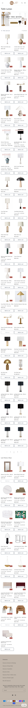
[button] (2, 3)
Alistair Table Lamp (4, 234)
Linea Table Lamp (4, 211)
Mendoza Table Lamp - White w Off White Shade (20, 71)
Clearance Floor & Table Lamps (9, 674)
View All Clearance (7, 680)
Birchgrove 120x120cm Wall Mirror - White (6, 498)
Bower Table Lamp (4, 546)
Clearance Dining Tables (8, 665)
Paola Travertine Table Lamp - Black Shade (6, 350)
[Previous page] (7, 451)
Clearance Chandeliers (7, 668)
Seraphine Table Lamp (5, 166)
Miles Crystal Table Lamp (5, 46)
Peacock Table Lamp (5, 189)
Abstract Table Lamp (5, 142)
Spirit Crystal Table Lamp (19, 166)
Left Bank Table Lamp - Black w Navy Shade (20, 395)
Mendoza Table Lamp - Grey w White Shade (6, 95)
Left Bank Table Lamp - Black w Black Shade (7, 418)
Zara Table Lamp (17, 372)
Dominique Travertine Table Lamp (20, 349)
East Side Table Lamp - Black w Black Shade (20, 143)
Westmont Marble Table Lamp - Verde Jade (7, 257)
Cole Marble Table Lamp (18, 211)
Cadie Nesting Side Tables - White (20, 546)
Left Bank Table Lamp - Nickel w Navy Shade (7, 440)
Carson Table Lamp (17, 256)
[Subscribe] (23, 690)
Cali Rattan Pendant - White (19, 569)
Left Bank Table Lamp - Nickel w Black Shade (7, 395)
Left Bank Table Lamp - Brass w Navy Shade (20, 440)
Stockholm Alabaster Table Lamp (20, 304)
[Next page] (21, 451)
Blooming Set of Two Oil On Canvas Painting (19, 523)
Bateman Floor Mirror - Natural (7, 474)
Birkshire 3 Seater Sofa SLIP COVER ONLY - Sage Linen (19, 498)
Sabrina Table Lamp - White (6, 280)
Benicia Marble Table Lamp (19, 474)
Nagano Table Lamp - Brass (6, 118)
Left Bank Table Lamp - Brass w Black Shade (20, 418)
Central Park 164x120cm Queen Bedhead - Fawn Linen (7, 594)
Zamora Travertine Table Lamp (6, 327)
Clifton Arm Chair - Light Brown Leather (20, 618)
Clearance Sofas (6, 671)
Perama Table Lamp (17, 118)
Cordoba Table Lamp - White (6, 70)
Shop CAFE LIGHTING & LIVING (12, 705)
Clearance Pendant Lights (8, 677)
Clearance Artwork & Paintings (9, 662)
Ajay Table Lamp (4, 372)
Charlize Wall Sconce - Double (6, 617)
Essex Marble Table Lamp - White (7, 304)
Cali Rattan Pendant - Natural (6, 569)
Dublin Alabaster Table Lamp (19, 280)
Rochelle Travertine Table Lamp (20, 189)
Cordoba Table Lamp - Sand (19, 46)
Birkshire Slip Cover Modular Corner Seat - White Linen (6, 523)
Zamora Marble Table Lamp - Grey (20, 94)
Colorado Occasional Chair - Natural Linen (6, 642)
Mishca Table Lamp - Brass (19, 327)
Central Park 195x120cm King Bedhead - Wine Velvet (20, 594)
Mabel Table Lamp (17, 234)
